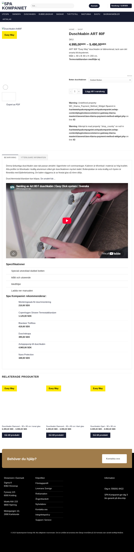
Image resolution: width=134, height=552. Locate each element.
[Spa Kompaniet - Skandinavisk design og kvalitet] (14, 6)
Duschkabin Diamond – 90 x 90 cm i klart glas (65, 426)
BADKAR (60, 14)
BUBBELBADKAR (46, 14)
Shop (80, 29)
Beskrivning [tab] (10, 158)
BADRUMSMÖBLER (112, 14)
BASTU (97, 14)
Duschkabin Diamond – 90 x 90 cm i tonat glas (21, 426)
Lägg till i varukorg (95, 91)
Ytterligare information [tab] (33, 158)
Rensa (129, 76)
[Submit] (71, 6)
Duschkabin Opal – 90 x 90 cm (103, 426)
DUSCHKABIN (29, 14)
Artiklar (7, 19)
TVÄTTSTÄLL (72, 14)
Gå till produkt (11, 435)
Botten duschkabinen (77, 80)
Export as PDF (13, 104)
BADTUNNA (86, 14)
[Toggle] (8, 271)
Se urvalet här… (47, 179)
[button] (104, 6)
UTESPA (5, 14)
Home (71, 29)
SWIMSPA (16, 14)
